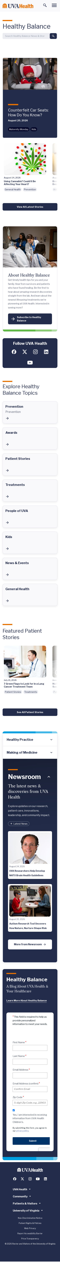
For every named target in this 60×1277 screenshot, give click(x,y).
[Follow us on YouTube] (30, 362)
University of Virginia (26, 1210)
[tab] (30, 739)
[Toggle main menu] (54, 5)
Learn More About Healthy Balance (26, 1000)
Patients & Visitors (25, 1203)
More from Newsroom (28, 944)
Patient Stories (13, 692)
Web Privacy (30, 1228)
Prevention (30, 189)
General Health (13, 189)
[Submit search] (53, 36)
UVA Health (20, 1189)
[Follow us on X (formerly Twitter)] (25, 352)
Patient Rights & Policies (30, 1223)
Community (20, 1196)
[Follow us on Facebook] (14, 352)
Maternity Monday (18, 129)
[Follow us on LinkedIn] (46, 352)
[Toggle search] (44, 5)
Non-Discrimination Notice (30, 1218)
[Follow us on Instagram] (35, 352)
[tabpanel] (30, 861)
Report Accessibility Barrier (30, 1233)
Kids (34, 129)
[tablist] (30, 746)
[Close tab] (49, 777)
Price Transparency (30, 1238)
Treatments (30, 692)
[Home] (18, 6)
